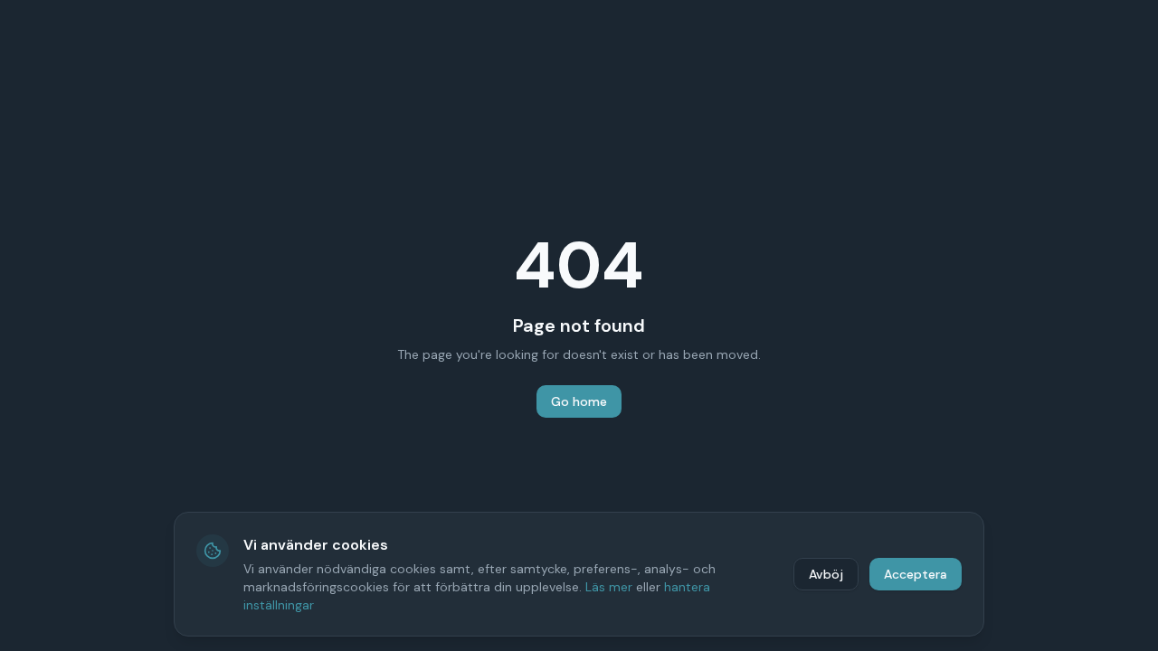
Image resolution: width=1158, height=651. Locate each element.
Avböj (826, 574)
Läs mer (608, 587)
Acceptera (915, 574)
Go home (579, 401)
